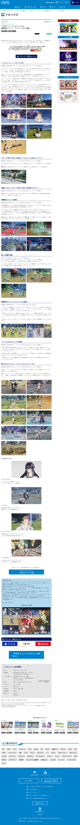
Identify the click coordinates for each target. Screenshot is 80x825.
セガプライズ (40, 752)
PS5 (75, 749)
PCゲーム (18, 10)
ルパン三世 (52, 759)
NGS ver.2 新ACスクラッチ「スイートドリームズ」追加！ (6, 730)
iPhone (47, 749)
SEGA (8, 749)
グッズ (25, 752)
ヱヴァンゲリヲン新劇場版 (32, 759)
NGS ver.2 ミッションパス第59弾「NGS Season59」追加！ (33, 730)
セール (3, 763)
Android (36, 749)
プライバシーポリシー (33, 792)
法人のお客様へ (29, 780)
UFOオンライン (73, 752)
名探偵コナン (44, 759)
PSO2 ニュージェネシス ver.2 (8, 23)
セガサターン (30, 756)
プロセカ (4, 756)
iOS (42, 749)
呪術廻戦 (21, 759)
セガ (3, 749)
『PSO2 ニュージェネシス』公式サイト (26, 655)
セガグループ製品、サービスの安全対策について (39, 795)
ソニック (57, 756)
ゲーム (19, 7)
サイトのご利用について (33, 789)
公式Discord (16, 695)
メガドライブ (21, 756)
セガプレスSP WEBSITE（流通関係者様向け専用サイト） (51, 780)
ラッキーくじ (12, 756)
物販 (20, 752)
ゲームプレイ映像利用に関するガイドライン (38, 798)
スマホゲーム (22, 749)
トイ (47, 752)
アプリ (29, 749)
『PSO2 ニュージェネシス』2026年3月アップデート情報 (26, 571)
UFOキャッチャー (62, 752)
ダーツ (54, 7)
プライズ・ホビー (32, 7)
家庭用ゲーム (24, 10)
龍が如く (4, 759)
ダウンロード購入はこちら (28, 56)
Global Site (41, 803)
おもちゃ (53, 752)
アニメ (44, 7)
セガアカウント (12, 759)
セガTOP (3, 10)
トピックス (62, 7)
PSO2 (75, 756)
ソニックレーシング (66, 756)
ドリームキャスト (40, 756)
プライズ (32, 752)
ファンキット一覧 (71, 759)
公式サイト (15, 693)
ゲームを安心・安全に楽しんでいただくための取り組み (40, 786)
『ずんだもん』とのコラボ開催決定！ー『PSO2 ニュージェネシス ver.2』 (59, 730)
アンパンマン (61, 759)
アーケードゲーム (12, 752)
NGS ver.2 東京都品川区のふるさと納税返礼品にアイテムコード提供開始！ (72, 730)
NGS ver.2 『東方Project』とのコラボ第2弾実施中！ (46, 730)
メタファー (49, 756)
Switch (3, 752)
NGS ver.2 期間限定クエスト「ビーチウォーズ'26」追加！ (19, 730)
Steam (70, 749)
